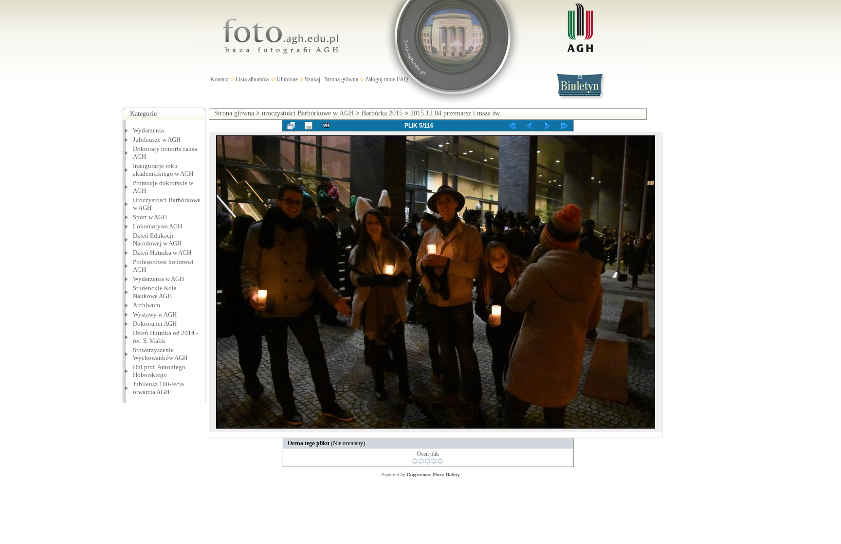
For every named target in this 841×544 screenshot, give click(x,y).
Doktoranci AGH (155, 323)
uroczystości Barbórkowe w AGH (308, 113)
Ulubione (287, 79)
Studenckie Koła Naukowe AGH (155, 292)
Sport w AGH (150, 217)
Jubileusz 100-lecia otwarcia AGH (158, 387)
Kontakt (219, 79)
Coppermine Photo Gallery (433, 474)
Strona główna (341, 79)
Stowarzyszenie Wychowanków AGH (160, 353)
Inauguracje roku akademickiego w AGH (163, 169)
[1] (415, 461)
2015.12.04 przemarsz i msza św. (455, 113)
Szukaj (312, 79)
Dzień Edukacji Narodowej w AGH (157, 239)
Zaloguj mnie (380, 79)
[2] (421, 461)
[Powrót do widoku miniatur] (291, 125)
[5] (440, 461)
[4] (434, 461)
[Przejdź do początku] (512, 125)
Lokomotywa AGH (157, 226)
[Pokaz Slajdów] (326, 125)
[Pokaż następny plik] (547, 125)
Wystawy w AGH (155, 314)
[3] (427, 461)
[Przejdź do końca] (564, 125)
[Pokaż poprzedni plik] (529, 125)
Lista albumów (253, 79)
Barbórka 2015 (382, 113)
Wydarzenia (148, 130)
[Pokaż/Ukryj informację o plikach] (308, 125)
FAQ (402, 79)
